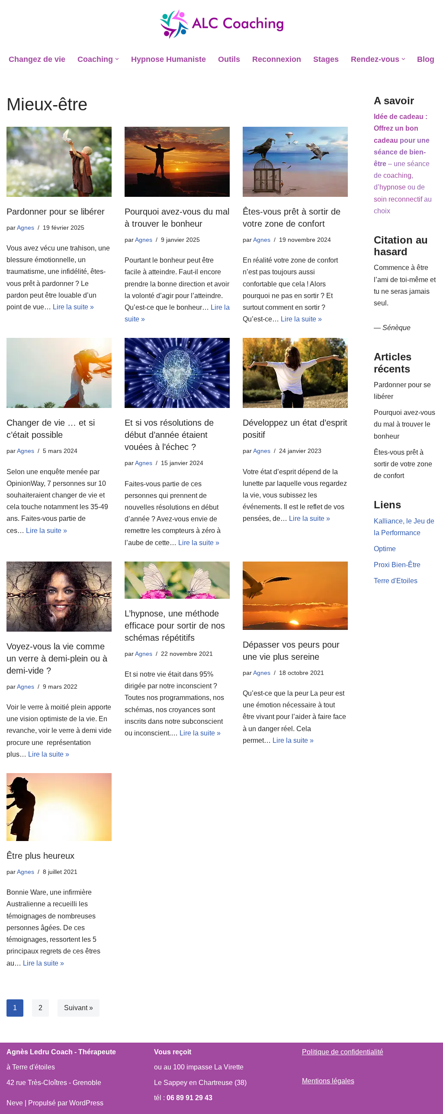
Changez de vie (37, 59)
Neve (14, 1103)
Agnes (25, 227)
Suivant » (78, 1007)
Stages (326, 59)
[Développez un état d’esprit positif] (295, 373)
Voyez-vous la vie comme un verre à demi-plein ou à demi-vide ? (56, 658)
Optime (385, 548)
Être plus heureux (40, 855)
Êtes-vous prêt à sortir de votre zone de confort (403, 464)
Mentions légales (328, 1081)
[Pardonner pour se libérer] (59, 162)
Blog (425, 59)
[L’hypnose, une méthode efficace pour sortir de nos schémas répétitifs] (177, 580)
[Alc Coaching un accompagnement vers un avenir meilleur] (221, 25)
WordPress (86, 1103)
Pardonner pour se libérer (55, 211)
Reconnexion (276, 59)
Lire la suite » (73, 307)
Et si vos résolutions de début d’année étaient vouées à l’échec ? (169, 435)
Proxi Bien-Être (397, 564)
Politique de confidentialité (342, 1052)
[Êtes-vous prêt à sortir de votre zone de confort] (295, 162)
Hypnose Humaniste (168, 59)
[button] (117, 59)
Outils (229, 59)
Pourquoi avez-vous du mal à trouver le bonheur (404, 424)
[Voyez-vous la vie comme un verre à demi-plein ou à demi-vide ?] (59, 597)
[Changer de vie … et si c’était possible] (59, 373)
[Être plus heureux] (59, 807)
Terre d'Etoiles (395, 580)
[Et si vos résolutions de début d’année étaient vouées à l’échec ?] (177, 373)
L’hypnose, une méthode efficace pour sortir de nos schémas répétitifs (175, 625)
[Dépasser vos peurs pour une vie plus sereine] (295, 596)
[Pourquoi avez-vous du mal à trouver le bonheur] (177, 162)
